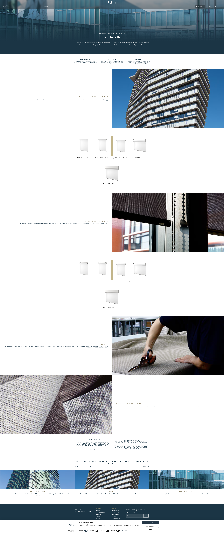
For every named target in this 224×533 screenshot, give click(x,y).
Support (98, 518)
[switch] (96, 531)
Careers (98, 516)
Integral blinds (13, 6)
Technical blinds (24, 6)
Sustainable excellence (101, 512)
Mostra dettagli (125, 530)
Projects (45, 6)
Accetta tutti (150, 522)
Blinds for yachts (36, 6)
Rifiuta (150, 529)
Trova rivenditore (116, 518)
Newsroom (98, 514)
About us (98, 510)
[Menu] (5, 6)
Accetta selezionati (150, 526)
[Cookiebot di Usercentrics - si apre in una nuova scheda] (71, 531)
